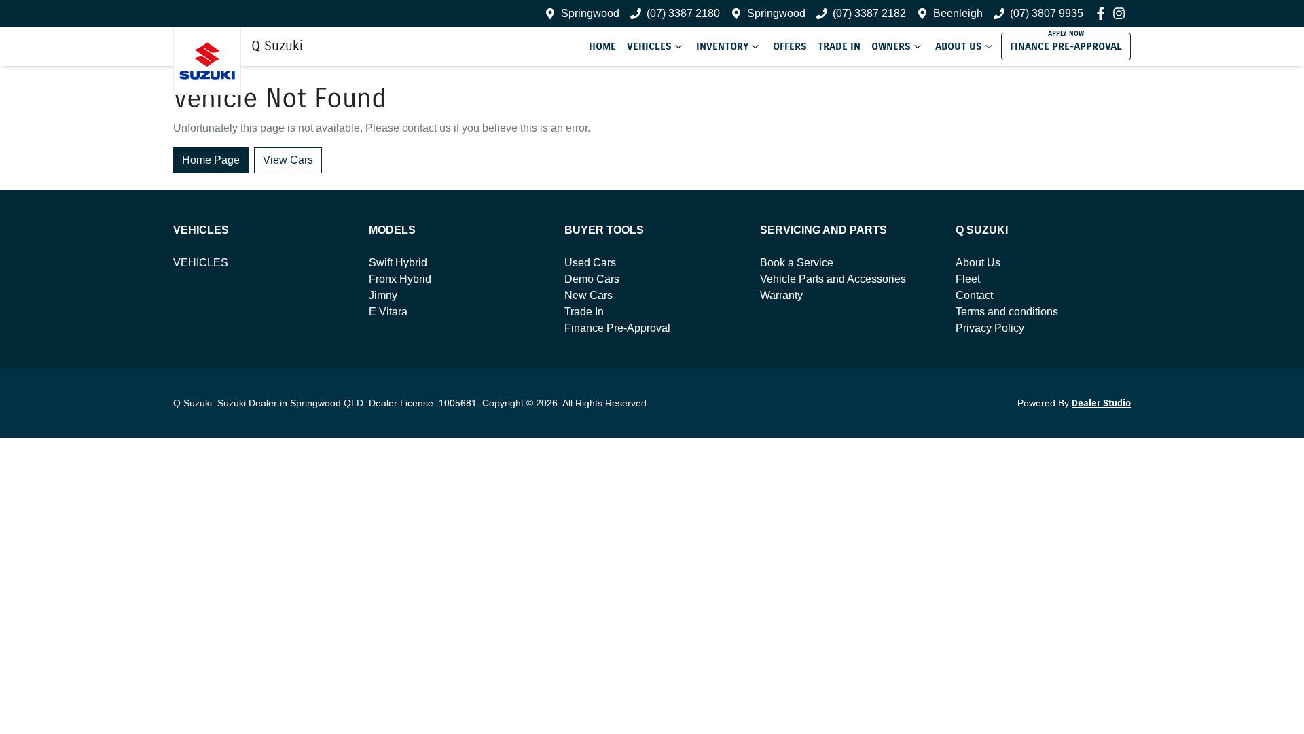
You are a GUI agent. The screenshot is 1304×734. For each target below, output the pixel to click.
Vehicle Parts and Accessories (833, 279)
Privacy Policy (990, 328)
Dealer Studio (1101, 403)
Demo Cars (591, 279)
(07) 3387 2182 (869, 13)
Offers (790, 46)
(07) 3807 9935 (1046, 13)
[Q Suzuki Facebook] (1103, 13)
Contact (974, 295)
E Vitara (388, 311)
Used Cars (590, 262)
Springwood (590, 13)
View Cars (288, 160)
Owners (891, 46)
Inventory (722, 46)
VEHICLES (200, 262)
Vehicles (649, 46)
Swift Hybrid (398, 262)
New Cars (588, 295)
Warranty (781, 295)
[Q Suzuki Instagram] (1121, 13)
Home (602, 46)
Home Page (211, 160)
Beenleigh (958, 13)
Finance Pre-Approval (1066, 46)
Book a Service (796, 262)
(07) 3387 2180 (683, 13)
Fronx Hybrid (400, 279)
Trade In (839, 46)
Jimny (383, 295)
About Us (958, 46)
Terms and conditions (1007, 311)
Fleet (968, 279)
